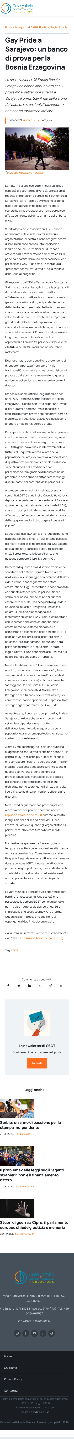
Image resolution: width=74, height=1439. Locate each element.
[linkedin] (43, 1333)
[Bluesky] (19, 985)
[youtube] (34, 1333)
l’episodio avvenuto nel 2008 (23, 815)
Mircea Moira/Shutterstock (26, 173)
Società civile (58, 27)
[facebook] (25, 1333)
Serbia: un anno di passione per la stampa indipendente (30, 1125)
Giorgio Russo (22, 1133)
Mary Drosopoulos (25, 1234)
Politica (44, 27)
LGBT (14, 950)
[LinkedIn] (29, 985)
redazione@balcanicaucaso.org (42, 938)
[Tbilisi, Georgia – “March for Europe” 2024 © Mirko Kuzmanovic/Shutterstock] (17, 1148)
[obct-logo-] (34, 1269)
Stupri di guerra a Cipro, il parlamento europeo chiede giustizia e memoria (34, 1225)
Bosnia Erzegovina (17, 27)
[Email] (61, 985)
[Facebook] (8, 985)
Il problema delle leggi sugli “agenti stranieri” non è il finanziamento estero (32, 1174)
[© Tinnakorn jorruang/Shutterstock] (17, 1200)
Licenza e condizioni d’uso (34, 1412)
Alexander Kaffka (24, 1186)
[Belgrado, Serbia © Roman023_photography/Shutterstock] (17, 1100)
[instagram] (17, 1333)
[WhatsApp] (40, 985)
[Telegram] (50, 985)
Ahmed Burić (31, 120)
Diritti (34, 27)
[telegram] (51, 1333)
